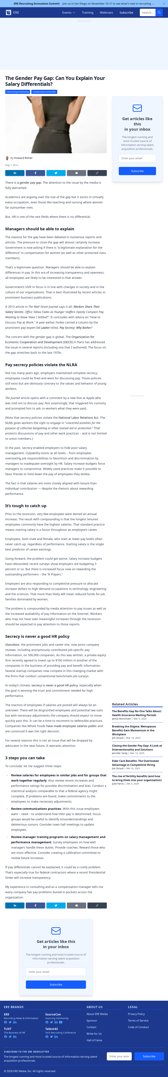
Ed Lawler (43, 328)
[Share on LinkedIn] (14, 173)
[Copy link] (97, 173)
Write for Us (94, 1033)
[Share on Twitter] (56, 173)
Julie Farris (118, 783)
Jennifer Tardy (119, 753)
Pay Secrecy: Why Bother (75, 328)
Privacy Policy (136, 1014)
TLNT (7, 1029)
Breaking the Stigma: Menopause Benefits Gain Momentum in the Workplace (134, 730)
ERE (6, 1014)
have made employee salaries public (71, 726)
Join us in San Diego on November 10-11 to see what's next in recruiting (84, 3)
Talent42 (51, 1029)
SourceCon (53, 1014)
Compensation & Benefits (44, 91)
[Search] (159, 12)
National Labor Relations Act (78, 418)
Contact (91, 1027)
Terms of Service (138, 1020)
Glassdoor (12, 644)
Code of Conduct (138, 1027)
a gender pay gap (29, 182)
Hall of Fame (94, 1040)
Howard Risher (23, 158)
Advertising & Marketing (18, 91)
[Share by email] (76, 173)
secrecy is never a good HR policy (55, 685)
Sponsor (92, 1020)
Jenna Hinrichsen (121, 718)
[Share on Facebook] (35, 173)
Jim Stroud (118, 737)
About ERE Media (97, 1014)
